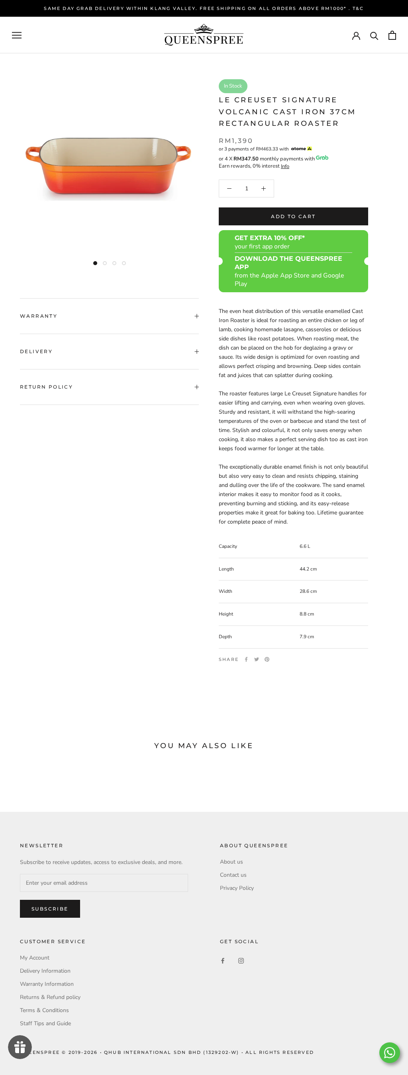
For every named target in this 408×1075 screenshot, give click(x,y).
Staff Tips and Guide (45, 1023)
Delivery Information (45, 971)
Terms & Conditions (44, 1010)
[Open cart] (392, 35)
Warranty (38, 316)
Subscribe (50, 909)
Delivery (36, 351)
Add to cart (293, 216)
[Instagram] (241, 960)
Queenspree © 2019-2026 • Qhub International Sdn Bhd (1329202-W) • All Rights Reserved (167, 1052)
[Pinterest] (267, 659)
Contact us (233, 875)
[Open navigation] (17, 35)
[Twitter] (256, 659)
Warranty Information (47, 984)
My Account (34, 958)
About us (231, 862)
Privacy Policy (237, 888)
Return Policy (46, 387)
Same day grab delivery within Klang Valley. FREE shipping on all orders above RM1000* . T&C (204, 8)
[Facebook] (246, 659)
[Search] (374, 35)
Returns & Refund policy (50, 997)
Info (285, 166)
